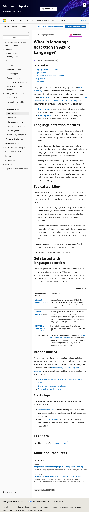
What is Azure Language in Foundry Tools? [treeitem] (16, 55)
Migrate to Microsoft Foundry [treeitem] (14, 87)
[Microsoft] (4, 20)
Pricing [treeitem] (9, 65)
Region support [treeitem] (12, 73)
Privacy (53, 507)
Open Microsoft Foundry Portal (50, 27)
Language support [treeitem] (13, 69)
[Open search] (77, 20)
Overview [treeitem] (12, 113)
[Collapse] (29, 33)
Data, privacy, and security (49, 389)
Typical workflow (42, 72)
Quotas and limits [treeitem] (13, 78)
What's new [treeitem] (10, 61)
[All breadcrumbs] (36, 35)
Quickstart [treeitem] (12, 118)
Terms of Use (7, 510)
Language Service (47, 35)
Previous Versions (22, 507)
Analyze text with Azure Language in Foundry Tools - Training (58, 467)
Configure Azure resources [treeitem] (16, 82)
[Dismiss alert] (84, 5)
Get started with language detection (50, 76)
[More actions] (85, 35)
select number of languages (66, 100)
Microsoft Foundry (46, 409)
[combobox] (16, 37)
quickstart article (49, 419)
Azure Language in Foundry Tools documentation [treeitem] (15, 43)
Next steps (40, 82)
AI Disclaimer (7, 507)
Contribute (43, 507)
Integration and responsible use (52, 386)
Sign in (83, 20)
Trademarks (19, 510)
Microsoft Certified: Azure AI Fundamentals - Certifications (57, 476)
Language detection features (47, 69)
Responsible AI (41, 79)
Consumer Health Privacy (70, 507)
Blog (33, 507)
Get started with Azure (76, 27)
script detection (46, 97)
